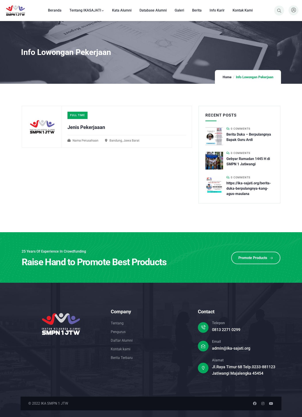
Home (227, 77)
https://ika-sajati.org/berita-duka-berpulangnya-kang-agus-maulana (248, 188)
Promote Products (252, 258)
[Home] (15, 10)
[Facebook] (254, 403)
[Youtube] (271, 403)
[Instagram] (262, 403)
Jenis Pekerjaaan (86, 127)
